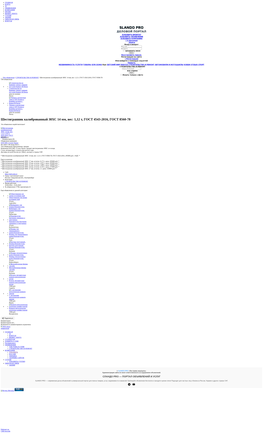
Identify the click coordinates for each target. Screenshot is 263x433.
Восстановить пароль (131, 55)
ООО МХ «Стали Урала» (9, 143)
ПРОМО (8, 12)
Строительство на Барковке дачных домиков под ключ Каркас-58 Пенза (18, 90)
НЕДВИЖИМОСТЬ (67, 65)
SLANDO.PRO (123, 371)
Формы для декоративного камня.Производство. (18, 235)
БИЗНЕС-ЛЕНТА (11, 13)
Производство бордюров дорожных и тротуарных (17, 222)
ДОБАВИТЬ (13, 352)
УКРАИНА (13, 356)
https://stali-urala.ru (11, 174)
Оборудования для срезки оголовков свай (18, 198)
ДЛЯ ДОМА (97, 65)
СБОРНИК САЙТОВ (16, 358)
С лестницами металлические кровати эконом (17, 297)
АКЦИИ (8, 17)
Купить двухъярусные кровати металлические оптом (17, 282)
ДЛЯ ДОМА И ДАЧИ (16, 347)
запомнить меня (132, 51)
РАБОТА (124, 65)
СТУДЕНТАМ (10, 339)
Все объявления (8, 77)
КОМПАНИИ (10, 10)
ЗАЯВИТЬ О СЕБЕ (12, 341)
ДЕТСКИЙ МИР (113, 65)
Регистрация (131, 59)
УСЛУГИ (79, 65)
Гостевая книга (10, 343)
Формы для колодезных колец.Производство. (17, 257)
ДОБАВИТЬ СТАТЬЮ (17, 361)
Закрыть (131, 63)
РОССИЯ (12, 354)
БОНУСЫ (8, 21)
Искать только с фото (132, 75)
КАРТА (7, 4)
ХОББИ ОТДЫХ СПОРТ (194, 65)
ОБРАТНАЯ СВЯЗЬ (12, 19)
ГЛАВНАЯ (9, 2)
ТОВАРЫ (87, 65)
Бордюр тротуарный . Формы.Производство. (17, 246)
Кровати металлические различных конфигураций (18, 309)
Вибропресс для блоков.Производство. (17, 209)
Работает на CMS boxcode (5, 430)
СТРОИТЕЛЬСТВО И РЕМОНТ (141, 65)
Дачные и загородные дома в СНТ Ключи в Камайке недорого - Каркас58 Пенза (16, 107)
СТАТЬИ (8, 15)
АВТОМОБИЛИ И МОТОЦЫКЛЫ (169, 65)
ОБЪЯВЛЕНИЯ (10, 8)
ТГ (6, 6)
